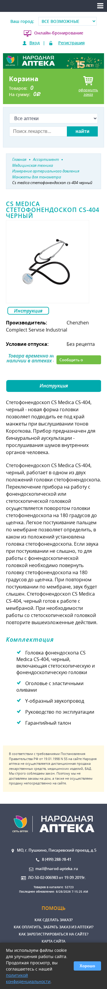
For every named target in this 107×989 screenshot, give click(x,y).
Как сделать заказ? (53, 919)
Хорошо (87, 966)
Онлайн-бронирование (58, 33)
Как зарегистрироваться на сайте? (53, 934)
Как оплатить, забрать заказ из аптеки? (53, 927)
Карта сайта (53, 941)
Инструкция (28, 310)
